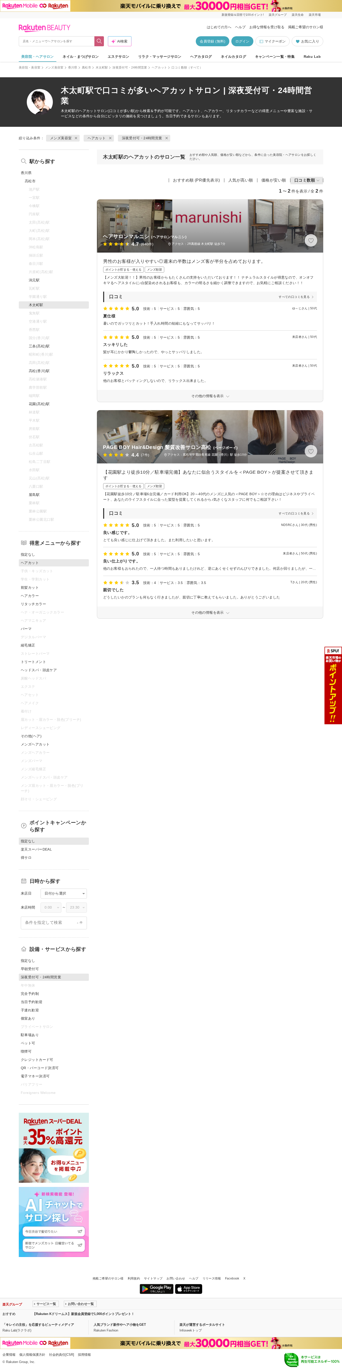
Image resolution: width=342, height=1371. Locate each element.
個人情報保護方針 (32, 1354)
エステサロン (118, 57)
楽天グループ (278, 15)
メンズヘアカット (35, 744)
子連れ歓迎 (30, 1010)
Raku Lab (312, 57)
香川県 (72, 67)
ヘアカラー (30, 596)
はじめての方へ (219, 27)
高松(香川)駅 (39, 371)
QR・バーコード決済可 (40, 1068)
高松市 (86, 67)
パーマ (26, 629)
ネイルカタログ (233, 57)
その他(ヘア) (31, 736)
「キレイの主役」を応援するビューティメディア (38, 1324)
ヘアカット (159, 67)
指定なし (28, 554)
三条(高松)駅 (39, 346)
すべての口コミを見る (294, 296)
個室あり (28, 1018)
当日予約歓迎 (32, 1002)
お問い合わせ (175, 1278)
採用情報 (84, 1354)
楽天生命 (298, 15)
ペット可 (28, 1043)
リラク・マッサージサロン (160, 57)
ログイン (242, 41)
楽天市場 (315, 15)
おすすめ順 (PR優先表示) (196, 180)
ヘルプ (240, 27)
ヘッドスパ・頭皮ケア (39, 670)
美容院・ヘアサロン (37, 57)
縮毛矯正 (28, 645)
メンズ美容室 (54, 67)
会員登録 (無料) (212, 41)
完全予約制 (30, 994)
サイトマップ (153, 1278)
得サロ (26, 858)
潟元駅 (34, 280)
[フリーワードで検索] (99, 41)
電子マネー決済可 (35, 1076)
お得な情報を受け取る (266, 27)
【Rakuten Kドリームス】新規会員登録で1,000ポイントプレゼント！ (83, 1314)
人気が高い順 (240, 180)
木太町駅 (102, 67)
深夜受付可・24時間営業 (129, 67)
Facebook (232, 1278)
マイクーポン (275, 41)
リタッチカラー (33, 604)
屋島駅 (34, 495)
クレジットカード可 (37, 1060)
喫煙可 (26, 1051)
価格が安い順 (273, 180)
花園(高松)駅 (39, 404)
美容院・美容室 (30, 67)
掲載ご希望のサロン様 (305, 27)
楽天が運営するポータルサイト (202, 1324)
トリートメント (33, 662)
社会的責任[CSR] (61, 1354)
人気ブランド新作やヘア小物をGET (120, 1324)
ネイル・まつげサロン (81, 57)
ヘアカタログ (201, 57)
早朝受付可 (30, 969)
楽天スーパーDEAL (36, 849)
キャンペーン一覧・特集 (275, 57)
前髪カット (30, 587)
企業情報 (9, 1354)
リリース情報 (212, 1278)
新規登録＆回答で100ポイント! (243, 15)
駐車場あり (30, 1035)
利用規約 (134, 1278)
